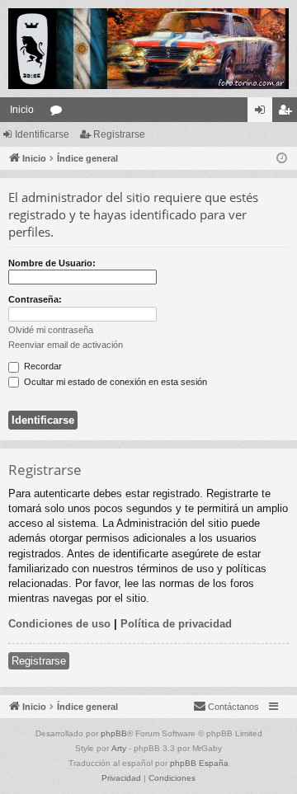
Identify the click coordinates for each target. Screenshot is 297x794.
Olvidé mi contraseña (50, 330)
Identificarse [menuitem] (263, 113)
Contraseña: (35, 299)
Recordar (41, 366)
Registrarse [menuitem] (288, 113)
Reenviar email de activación (65, 345)
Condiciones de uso (59, 624)
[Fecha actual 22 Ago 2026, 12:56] (281, 158)
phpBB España (199, 763)
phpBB (114, 733)
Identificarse (42, 134)
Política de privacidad (176, 624)
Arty (118, 748)
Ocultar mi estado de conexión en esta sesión (114, 382)
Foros (59, 113)
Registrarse (119, 134)
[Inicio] (148, 48)
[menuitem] (226, 707)
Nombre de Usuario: (52, 263)
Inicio (22, 109)
